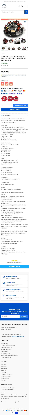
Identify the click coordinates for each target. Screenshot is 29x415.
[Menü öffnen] (26, 6)
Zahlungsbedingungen (6, 347)
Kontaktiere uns (5, 378)
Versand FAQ (4, 343)
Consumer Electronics (6, 374)
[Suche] (26, 12)
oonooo (2, 53)
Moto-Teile (3, 366)
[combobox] (14, 12)
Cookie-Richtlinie (5, 353)
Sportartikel (4, 368)
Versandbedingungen (6, 349)
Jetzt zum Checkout (15, 109)
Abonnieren (23, 316)
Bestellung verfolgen (6, 376)
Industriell (3, 370)
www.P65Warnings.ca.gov (18, 336)
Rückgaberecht (4, 351)
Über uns (3, 380)
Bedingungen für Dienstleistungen (9, 355)
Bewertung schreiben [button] (14, 266)
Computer (3, 372)
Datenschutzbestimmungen (8, 345)
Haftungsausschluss (6, 357)
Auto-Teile (3, 364)
